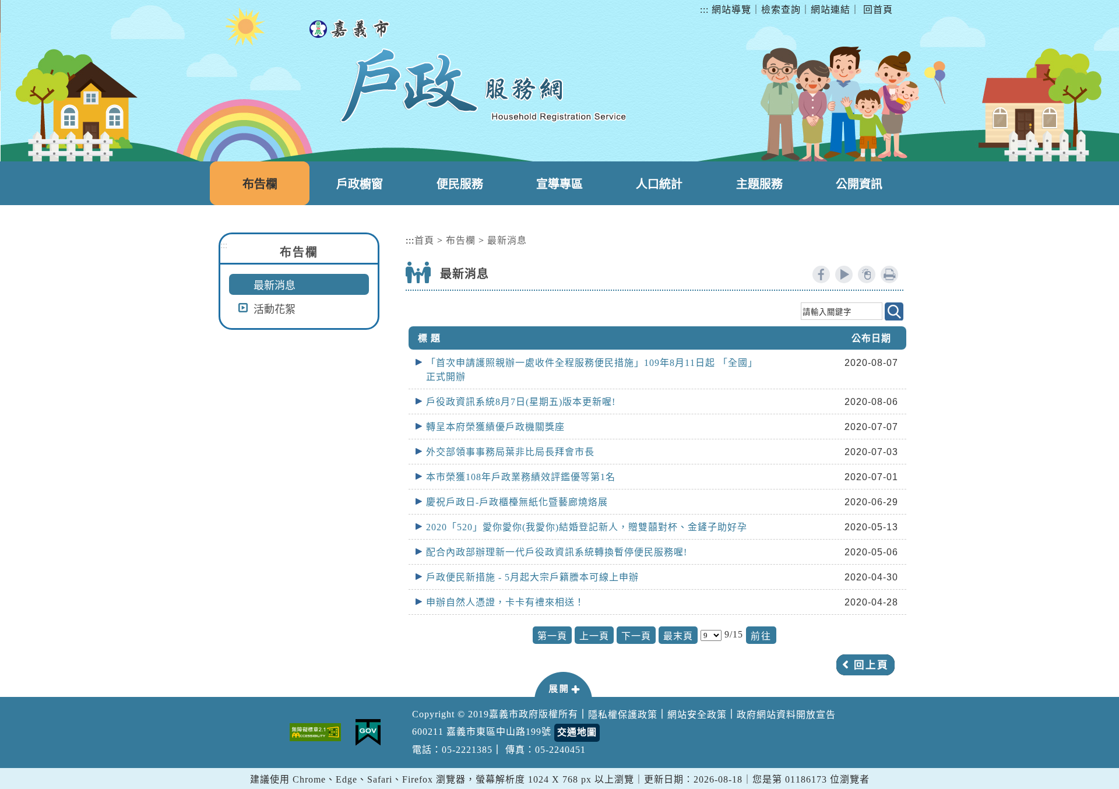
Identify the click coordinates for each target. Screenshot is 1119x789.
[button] (563, 684)
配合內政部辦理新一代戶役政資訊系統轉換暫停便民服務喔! (556, 552)
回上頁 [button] (871, 665)
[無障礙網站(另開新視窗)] (315, 732)
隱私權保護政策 (622, 715)
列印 (889, 274)
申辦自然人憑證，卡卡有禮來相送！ (505, 602)
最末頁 (678, 636)
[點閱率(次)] (866, 274)
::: (704, 10)
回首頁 (878, 10)
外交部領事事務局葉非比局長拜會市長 (510, 452)
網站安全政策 (697, 715)
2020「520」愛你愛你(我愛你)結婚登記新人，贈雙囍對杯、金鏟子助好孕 (586, 527)
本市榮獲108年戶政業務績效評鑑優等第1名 (520, 477)
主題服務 (759, 184)
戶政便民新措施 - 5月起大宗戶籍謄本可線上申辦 (532, 577)
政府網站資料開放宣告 (786, 715)
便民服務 (460, 184)
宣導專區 (559, 184)
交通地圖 (577, 732)
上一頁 (594, 636)
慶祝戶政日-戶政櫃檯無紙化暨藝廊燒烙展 (517, 502)
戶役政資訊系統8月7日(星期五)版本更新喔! (520, 402)
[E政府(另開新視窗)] (368, 732)
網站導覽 (731, 10)
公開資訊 (859, 184)
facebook (821, 274)
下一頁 (636, 636)
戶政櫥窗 (359, 184)
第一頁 (552, 636)
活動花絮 (274, 309)
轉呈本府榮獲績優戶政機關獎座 (495, 427)
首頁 (424, 240)
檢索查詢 (781, 10)
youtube (844, 274)
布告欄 (259, 184)
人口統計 (659, 184)
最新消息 (274, 285)
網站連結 (830, 10)
